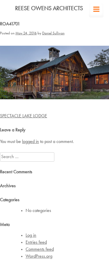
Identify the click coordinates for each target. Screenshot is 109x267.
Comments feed (40, 249)
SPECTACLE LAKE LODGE (23, 116)
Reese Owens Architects (49, 9)
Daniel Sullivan (53, 33)
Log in (31, 235)
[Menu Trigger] (96, 10)
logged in (30, 141)
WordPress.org (39, 256)
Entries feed (36, 242)
